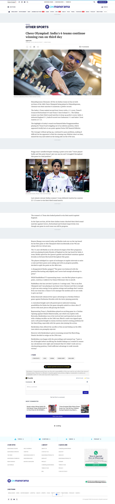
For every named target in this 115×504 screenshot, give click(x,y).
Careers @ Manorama (48, 465)
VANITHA (26, 452)
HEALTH (64, 11)
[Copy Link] (37, 46)
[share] (30, 46)
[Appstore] (80, 481)
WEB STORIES (100, 11)
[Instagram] (22, 2)
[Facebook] (19, 2)
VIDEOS (87, 11)
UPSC (58, 11)
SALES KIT (61, 452)
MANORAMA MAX (28, 458)
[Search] (94, 2)
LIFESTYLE (32, 493)
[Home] (9, 11)
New (43, 11)
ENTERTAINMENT (22, 11)
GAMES (47, 11)
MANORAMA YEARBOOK (13, 458)
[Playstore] (69, 481)
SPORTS (52, 11)
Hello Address (28, 448)
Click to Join (96, 465)
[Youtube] (24, 2)
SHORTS (78, 493)
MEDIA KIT (44, 458)
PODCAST (93, 11)
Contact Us (45, 452)
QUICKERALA (10, 465)
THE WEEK (9, 455)
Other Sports (37, 27)
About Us (44, 448)
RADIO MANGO (11, 461)
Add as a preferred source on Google (58, 367)
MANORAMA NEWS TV (29, 455)
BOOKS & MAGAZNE (29, 461)
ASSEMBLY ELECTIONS (38, 11)
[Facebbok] (8, 499)
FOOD (68, 11)
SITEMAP (61, 461)
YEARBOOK (68, 2)
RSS (42, 471)
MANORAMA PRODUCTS (48, 455)
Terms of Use (45, 468)
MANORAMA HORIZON (13, 452)
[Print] (34, 46)
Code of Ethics (63, 471)
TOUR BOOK (80, 11)
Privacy (44, 461)
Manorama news (59, 2)
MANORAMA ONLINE (48, 2)
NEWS (29, 11)
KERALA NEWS (15, 11)
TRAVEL (72, 11)
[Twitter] (27, 2)
